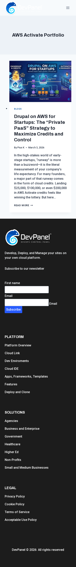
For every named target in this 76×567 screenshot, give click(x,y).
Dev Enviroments (17, 361)
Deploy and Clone (17, 392)
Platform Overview (18, 345)
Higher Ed (12, 452)
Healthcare (12, 444)
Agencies (11, 421)
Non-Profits (13, 460)
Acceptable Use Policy (21, 520)
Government (13, 436)
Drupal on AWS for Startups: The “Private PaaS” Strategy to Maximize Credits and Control (39, 128)
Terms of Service (17, 512)
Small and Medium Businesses (27, 467)
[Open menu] (67, 8)
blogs (18, 109)
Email (8, 296)
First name (12, 283)
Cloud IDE (12, 369)
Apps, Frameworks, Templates (26, 376)
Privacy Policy (15, 496)
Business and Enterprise (22, 429)
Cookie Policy (14, 504)
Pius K (20, 147)
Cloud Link (12, 353)
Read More (23, 205)
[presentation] (40, 81)
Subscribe (13, 309)
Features (11, 384)
